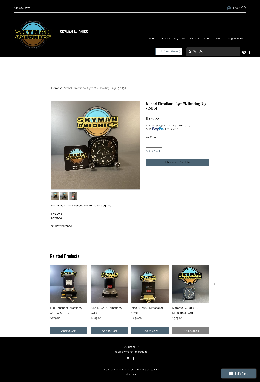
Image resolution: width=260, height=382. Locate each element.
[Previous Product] (45, 284)
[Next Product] (214, 284)
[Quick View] (68, 284)
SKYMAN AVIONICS (74, 32)
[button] (243, 7)
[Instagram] (244, 52)
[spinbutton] (154, 144)
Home (55, 88)
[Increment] (159, 144)
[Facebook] (249, 52)
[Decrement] (148, 144)
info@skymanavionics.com (131, 351)
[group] (129, 299)
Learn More (171, 129)
